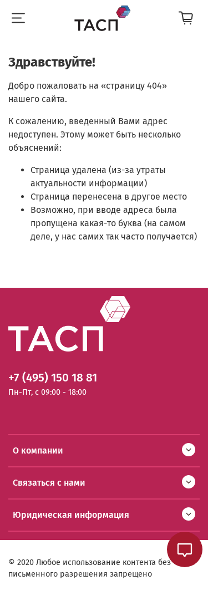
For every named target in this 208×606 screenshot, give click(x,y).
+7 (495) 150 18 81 (52, 378)
